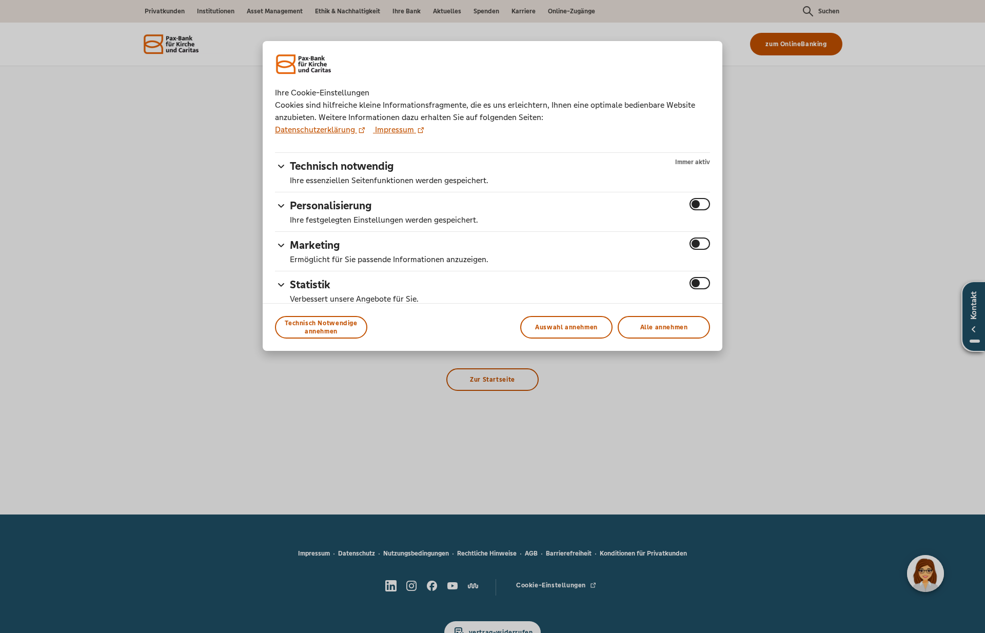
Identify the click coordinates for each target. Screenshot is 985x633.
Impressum (394, 129)
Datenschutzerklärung (316, 129)
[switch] (700, 204)
